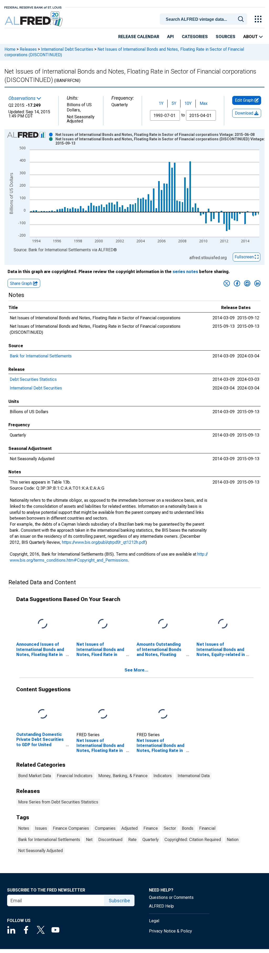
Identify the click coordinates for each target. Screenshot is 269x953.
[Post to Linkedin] (257, 283)
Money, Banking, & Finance (123, 775)
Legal (154, 920)
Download (244, 113)
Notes (23, 828)
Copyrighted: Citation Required (192, 839)
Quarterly (150, 839)
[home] (34, 19)
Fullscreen (245, 256)
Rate (132, 839)
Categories (195, 36)
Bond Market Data (34, 775)
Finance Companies (71, 828)
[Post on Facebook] (237, 283)
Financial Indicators (74, 775)
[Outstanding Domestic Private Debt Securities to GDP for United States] (42, 714)
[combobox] (204, 18)
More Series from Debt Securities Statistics (58, 802)
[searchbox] (204, 19)
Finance (150, 828)
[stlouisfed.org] (32, 6)
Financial (207, 828)
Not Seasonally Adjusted (40, 850)
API (170, 36)
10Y (188, 103)
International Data (194, 775)
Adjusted (129, 828)
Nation (233, 839)
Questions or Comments (171, 897)
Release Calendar (138, 36)
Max (204, 103)
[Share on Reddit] (247, 283)
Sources (225, 36)
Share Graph (21, 283)
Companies (105, 828)
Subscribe (119, 900)
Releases (28, 49)
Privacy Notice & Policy (170, 931)
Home (9, 49)
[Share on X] (227, 283)
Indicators (162, 775)
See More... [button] (136, 670)
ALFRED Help (161, 906)
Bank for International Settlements (41, 355)
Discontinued (110, 839)
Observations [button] (22, 98)
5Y (174, 103)
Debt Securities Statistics (33, 379)
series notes (185, 271)
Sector (170, 828)
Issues (41, 828)
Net (89, 839)
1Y (161, 103)
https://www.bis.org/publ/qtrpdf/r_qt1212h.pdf (104, 542)
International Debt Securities (67, 49)
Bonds (187, 828)
